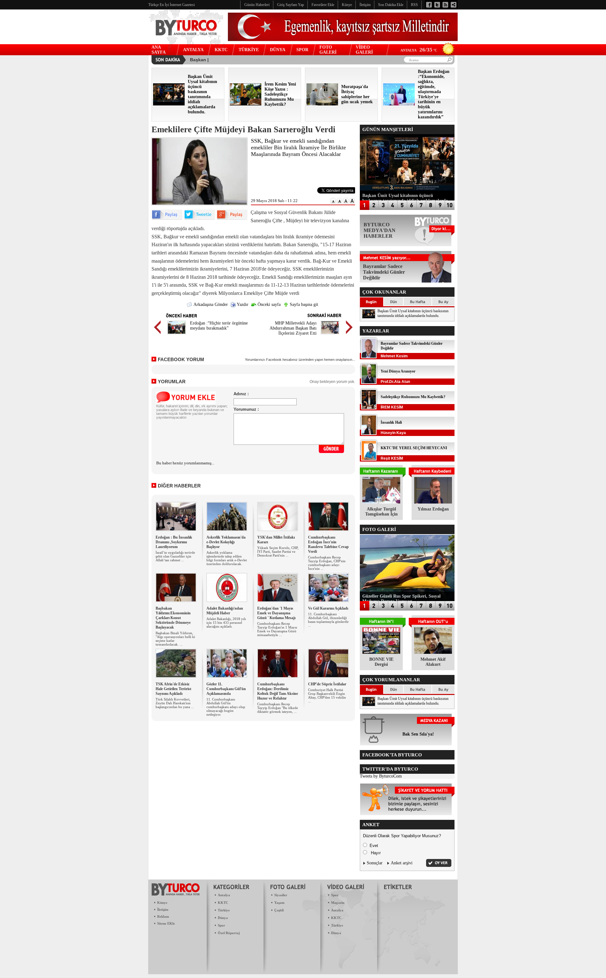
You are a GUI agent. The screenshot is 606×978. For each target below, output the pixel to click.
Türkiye (224, 910)
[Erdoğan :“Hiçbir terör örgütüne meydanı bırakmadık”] (176, 335)
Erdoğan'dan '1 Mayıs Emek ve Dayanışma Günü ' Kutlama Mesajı (276, 613)
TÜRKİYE (249, 49)
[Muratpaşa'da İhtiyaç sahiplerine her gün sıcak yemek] (322, 104)
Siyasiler (280, 895)
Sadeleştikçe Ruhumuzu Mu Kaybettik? (413, 397)
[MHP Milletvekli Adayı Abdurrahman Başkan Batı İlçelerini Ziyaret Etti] (330, 335)
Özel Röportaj (229, 933)
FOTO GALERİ (327, 50)
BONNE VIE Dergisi (381, 662)
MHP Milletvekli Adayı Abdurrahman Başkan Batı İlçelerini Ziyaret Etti (293, 328)
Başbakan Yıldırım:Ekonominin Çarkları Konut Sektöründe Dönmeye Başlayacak (173, 617)
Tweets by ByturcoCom (381, 776)
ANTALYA (193, 49)
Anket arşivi (402, 863)
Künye (162, 902)
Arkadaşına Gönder (210, 304)
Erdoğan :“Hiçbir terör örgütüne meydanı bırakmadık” (219, 326)
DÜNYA (277, 49)
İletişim (162, 909)
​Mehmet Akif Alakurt (433, 662)
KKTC (221, 49)
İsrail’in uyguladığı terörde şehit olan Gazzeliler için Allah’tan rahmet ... (175, 556)
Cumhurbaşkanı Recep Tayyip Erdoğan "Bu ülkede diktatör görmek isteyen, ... (277, 707)
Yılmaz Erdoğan (433, 509)
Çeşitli (279, 910)
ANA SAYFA (159, 50)
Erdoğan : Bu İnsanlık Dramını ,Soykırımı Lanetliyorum (174, 542)
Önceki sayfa (268, 304)
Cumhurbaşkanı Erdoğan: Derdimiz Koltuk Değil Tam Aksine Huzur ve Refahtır (277, 691)
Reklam (163, 916)
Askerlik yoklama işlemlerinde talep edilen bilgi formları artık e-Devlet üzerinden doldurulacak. (226, 558)
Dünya (223, 918)
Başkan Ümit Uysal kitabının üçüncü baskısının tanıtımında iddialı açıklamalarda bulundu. (413, 313)
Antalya (224, 895)
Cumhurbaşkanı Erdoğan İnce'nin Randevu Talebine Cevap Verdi (328, 544)
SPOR (302, 49)
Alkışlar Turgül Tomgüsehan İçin (381, 511)
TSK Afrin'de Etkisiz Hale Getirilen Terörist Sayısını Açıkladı (173, 689)
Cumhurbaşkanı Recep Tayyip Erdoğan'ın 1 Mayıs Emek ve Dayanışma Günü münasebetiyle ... (277, 629)
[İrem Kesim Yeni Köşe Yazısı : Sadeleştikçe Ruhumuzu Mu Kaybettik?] (245, 104)
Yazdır (242, 304)
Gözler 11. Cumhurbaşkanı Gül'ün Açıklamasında (226, 689)
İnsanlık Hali (391, 422)
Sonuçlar (375, 863)
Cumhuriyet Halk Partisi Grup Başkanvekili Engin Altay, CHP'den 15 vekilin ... (327, 695)
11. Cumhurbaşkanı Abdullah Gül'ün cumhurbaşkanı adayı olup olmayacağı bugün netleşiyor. (225, 706)
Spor (221, 925)
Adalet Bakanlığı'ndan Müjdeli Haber (224, 610)
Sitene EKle (166, 923)
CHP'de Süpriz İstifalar (327, 684)
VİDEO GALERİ (364, 50)
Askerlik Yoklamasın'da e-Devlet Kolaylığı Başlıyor (226, 542)
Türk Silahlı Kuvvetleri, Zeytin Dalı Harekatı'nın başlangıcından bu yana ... (175, 703)
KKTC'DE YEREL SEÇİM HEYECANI (414, 448)
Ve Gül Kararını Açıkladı (328, 608)
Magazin (337, 902)
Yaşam (279, 902)
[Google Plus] (232, 218)
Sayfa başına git (303, 304)
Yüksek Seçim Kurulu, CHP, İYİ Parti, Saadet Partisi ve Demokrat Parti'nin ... (278, 551)
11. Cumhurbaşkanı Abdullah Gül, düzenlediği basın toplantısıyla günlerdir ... (328, 619)
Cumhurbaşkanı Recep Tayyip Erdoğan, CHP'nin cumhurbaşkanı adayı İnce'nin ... (327, 562)
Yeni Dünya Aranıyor (398, 371)
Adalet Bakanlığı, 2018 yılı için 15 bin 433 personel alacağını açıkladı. (226, 622)
